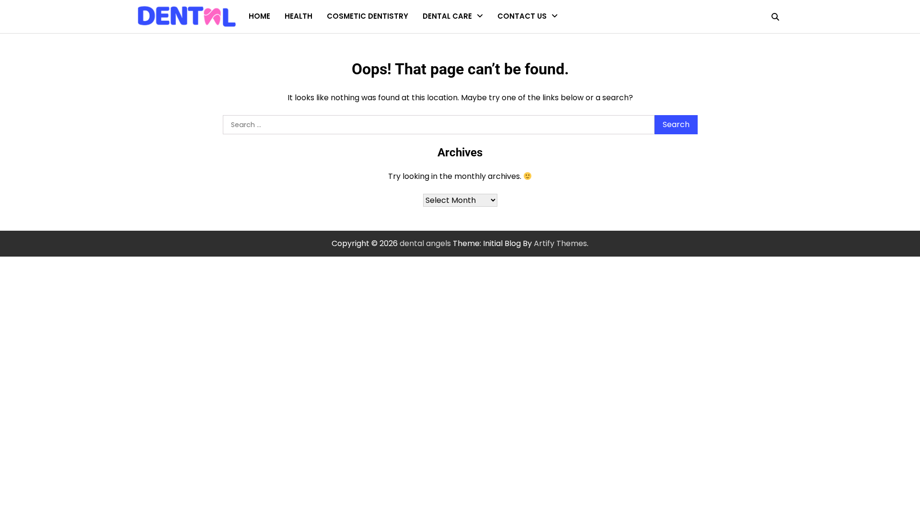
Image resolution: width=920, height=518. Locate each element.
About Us (514, 39)
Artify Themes (560, 243)
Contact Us (522, 16)
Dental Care (447, 16)
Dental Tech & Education (467, 39)
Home (259, 16)
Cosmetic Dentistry (367, 16)
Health (298, 16)
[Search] (775, 16)
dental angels (425, 243)
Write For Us (519, 57)
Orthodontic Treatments (467, 57)
